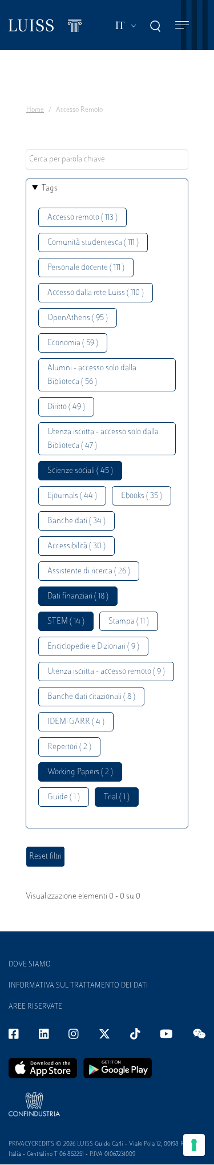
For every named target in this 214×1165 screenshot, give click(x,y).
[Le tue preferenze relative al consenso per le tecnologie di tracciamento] (194, 1145)
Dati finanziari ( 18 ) (77, 596)
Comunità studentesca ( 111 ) (93, 242)
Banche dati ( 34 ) (76, 521)
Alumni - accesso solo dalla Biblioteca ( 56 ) (91, 375)
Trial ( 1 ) (117, 797)
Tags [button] (50, 188)
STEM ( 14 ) (65, 621)
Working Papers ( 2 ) (80, 772)
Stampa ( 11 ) (128, 621)
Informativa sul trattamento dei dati (78, 985)
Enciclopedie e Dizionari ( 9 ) (93, 646)
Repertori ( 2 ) (69, 747)
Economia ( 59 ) (72, 343)
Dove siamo (30, 964)
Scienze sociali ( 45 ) (80, 471)
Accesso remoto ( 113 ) (82, 217)
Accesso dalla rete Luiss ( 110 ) (95, 293)
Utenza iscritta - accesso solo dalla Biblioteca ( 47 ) (103, 439)
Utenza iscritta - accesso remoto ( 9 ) (106, 672)
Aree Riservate (35, 1007)
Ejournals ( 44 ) (72, 496)
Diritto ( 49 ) (66, 407)
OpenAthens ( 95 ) (77, 318)
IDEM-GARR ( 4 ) (75, 722)
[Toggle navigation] (182, 25)
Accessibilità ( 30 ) (76, 546)
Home (35, 110)
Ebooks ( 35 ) (141, 496)
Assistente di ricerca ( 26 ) (88, 571)
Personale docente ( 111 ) (85, 268)
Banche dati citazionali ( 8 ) (91, 697)
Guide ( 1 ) (63, 797)
